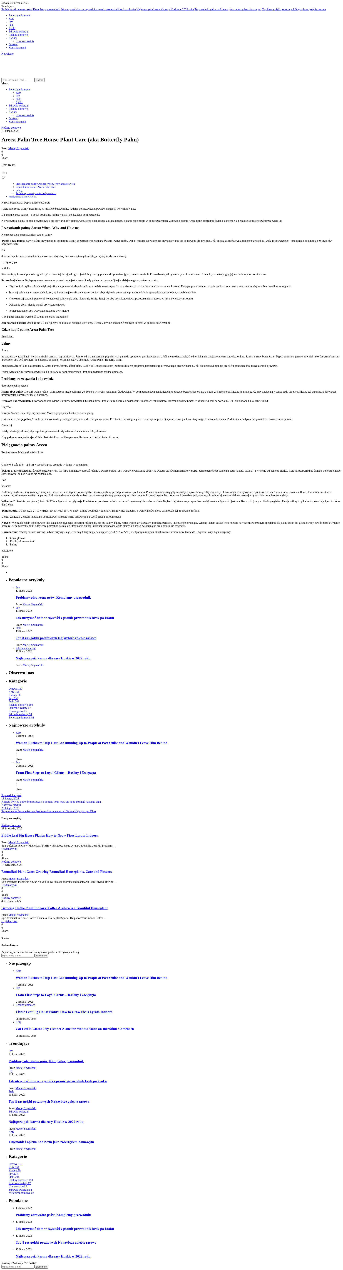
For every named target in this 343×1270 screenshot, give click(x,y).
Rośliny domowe (18, 34)
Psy (11, 21)
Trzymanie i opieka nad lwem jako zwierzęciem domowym (228, 9)
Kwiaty (13, 37)
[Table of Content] (171, 173)
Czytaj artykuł (9, 848)
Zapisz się (41, 955)
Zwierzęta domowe (19, 15)
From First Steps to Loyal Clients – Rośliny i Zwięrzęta (56, 772)
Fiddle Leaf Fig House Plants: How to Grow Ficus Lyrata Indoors (49, 835)
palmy (19, 190)
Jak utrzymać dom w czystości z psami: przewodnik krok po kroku (98, 9)
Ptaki (11, 25)
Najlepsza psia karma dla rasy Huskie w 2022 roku (165, 9)
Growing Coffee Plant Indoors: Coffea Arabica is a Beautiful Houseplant (54, 908)
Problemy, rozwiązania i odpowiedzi (36, 193)
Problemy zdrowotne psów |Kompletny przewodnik (30, 9)
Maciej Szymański (18, 148)
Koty (11, 18)
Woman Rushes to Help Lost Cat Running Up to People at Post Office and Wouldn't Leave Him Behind (91, 743)
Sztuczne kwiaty (25, 41)
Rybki (12, 28)
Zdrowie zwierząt (18, 31)
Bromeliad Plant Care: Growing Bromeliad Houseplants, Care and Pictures (56, 871)
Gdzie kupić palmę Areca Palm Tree (36, 186)
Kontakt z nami (17, 47)
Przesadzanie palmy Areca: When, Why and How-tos (45, 183)
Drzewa (13, 44)
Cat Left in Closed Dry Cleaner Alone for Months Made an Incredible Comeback (75, 1029)
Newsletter (7, 53)
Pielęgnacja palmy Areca (22, 196)
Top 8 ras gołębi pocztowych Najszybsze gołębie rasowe (294, 9)
